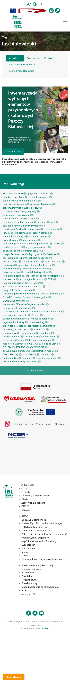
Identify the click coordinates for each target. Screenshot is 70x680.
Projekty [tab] (48, 58)
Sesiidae (51, 254)
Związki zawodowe (50, 293)
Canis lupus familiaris (14, 300)
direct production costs (15, 315)
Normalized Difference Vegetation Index (24, 304)
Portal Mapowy (29, 583)
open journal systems (14, 204)
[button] (13, 10)
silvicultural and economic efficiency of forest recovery (31, 311)
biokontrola (9, 200)
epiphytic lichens (11, 250)
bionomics (8, 265)
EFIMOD (20, 347)
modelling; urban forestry (16, 329)
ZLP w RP (34, 283)
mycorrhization (11, 240)
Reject (25, 674)
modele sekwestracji (13, 343)
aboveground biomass (15, 350)
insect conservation (47, 358)
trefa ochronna (53, 261)
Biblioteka (26, 576)
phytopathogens (11, 336)
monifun (42, 222)
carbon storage (41, 232)
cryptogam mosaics (36, 247)
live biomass (21, 232)
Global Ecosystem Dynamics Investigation (25, 297)
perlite (57, 243)
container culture (38, 236)
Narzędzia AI (28, 594)
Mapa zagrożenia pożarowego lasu (40, 586)
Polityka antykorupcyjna (34, 527)
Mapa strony (28, 548)
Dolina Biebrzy (10, 354)
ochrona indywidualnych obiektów (21, 207)
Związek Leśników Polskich (17, 290)
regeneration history (13, 322)
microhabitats (32, 250)
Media (24, 552)
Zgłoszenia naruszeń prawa (36, 530)
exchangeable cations (31, 279)
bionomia (45, 354)
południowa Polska (13, 229)
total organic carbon (13, 283)
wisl (53, 222)
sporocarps (9, 257)
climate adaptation (40, 318)
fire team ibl (9, 279)
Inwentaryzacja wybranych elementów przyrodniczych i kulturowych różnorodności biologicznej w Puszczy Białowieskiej (34, 162)
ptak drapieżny (11, 225)
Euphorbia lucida (32, 261)
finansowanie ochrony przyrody (19, 211)
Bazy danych (28, 572)
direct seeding (36, 322)
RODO (25, 516)
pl (41, 4)
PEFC (24, 590)
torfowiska (39, 329)
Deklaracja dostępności (33, 519)
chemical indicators (50, 275)
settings (40, 668)
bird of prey (34, 229)
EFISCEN (51, 343)
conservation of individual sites (19, 218)
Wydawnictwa (28, 579)
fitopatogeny (9, 333)
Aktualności (27, 484)
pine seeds (43, 243)
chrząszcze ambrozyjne (35, 268)
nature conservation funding (18, 222)
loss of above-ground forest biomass (22, 286)
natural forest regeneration (17, 308)
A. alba (35, 315)
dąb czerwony (10, 268)
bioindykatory (28, 333)
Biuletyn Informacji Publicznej (37, 565)
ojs (35, 200)
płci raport (32, 361)
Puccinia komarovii (13, 193)
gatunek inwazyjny (38, 197)
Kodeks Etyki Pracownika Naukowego (41, 523)
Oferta (24, 499)
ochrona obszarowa (41, 204)
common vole (52, 229)
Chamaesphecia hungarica (34, 257)
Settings (40, 674)
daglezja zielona (11, 272)
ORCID (25, 506)
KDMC (45, 628)
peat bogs (45, 333)
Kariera (25, 555)
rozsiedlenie (29, 354)
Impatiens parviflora (13, 197)
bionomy (27, 358)
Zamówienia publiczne (33, 502)
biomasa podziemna (40, 340)
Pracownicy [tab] (33, 58)
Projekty (25, 492)
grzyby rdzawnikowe (38, 193)
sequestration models (43, 350)
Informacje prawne (31, 569)
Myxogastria (35, 254)
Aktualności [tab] (15, 58)
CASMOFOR (37, 347)
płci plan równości (12, 361)
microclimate (30, 240)
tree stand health (12, 275)
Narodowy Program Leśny (35, 495)
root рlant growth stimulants (17, 243)
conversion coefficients (40, 325)
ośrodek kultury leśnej (36, 272)
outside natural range (14, 318)
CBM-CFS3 (35, 343)
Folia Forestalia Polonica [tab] (22, 64)
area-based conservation (16, 215)
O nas (24, 488)
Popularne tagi (13, 184)
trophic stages (10, 261)
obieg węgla (49, 336)
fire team (30, 275)
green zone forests (13, 325)
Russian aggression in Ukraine (19, 293)
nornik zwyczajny (32, 225)
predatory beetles (12, 247)
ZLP (50, 279)
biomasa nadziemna (13, 340)
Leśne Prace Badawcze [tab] (21, 70)
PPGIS (6, 232)
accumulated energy (14, 236)
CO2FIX (7, 347)
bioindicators (31, 336)
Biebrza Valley (10, 358)
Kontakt (25, 510)
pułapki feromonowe (13, 254)
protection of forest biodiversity (34, 265)
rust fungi (24, 200)
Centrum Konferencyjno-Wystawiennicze (43, 559)
